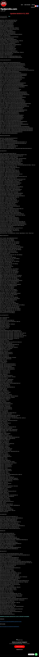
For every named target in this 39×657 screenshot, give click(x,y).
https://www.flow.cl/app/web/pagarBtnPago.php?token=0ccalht (10, 621)
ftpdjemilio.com (9, 9)
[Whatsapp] (36, 654)
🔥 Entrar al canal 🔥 (20, 646)
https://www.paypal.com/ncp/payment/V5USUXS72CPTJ (9, 626)
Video (9, 16)
